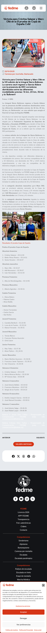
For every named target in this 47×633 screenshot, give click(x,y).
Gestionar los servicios (23, 606)
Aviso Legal (37, 630)
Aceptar (23, 612)
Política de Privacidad (26, 630)
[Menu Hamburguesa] (41, 8)
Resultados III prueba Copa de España (16, 243)
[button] (43, 585)
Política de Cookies (12, 630)
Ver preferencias (23, 625)
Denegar (23, 618)
